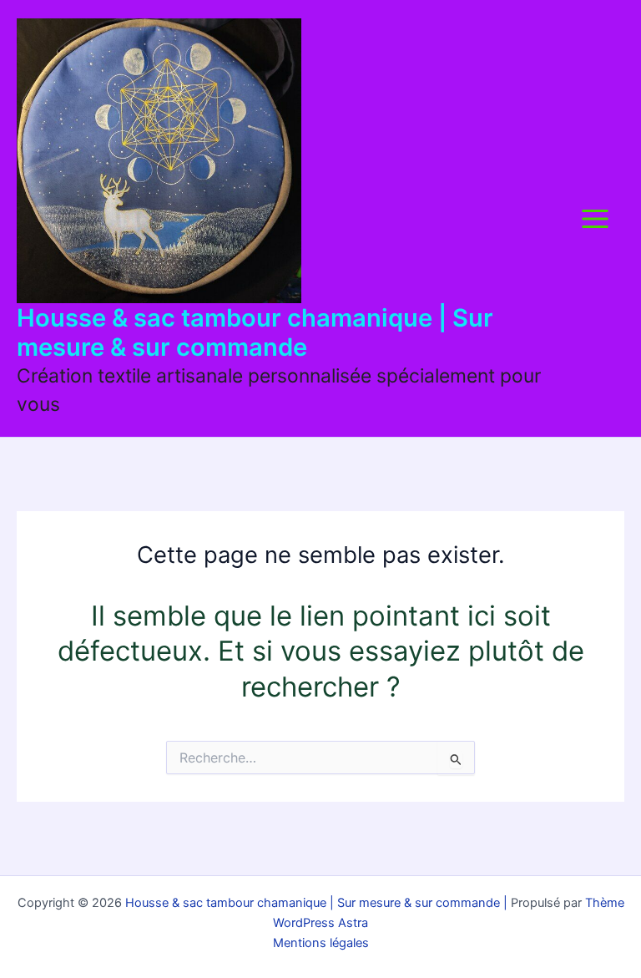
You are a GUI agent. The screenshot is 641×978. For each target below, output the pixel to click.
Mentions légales (321, 942)
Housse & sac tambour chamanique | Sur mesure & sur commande (255, 332)
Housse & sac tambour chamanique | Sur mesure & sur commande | (314, 902)
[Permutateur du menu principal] (594, 218)
